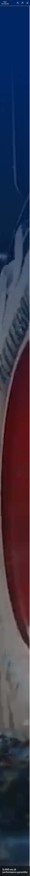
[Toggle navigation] (27, 2)
